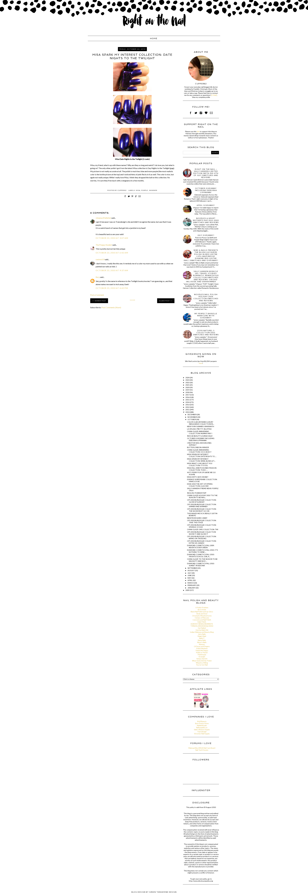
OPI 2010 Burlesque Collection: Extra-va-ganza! (201, 542)
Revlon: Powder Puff (196, 493)
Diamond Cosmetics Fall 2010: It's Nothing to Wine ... (202, 551)
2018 (188, 392)
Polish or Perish (202, 652)
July (190, 573)
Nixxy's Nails (201, 642)
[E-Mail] (214, 95)
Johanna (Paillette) (103, 218)
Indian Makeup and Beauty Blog (202, 632)
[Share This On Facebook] (125, 197)
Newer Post (100, 301)
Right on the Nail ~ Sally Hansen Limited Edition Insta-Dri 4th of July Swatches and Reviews (205, 173)
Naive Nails (202, 640)
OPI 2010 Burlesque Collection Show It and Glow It (201, 533)
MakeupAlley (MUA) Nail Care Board (201, 748)
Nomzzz (202, 644)
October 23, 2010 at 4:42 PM (112, 288)
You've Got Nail (202, 665)
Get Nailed (202, 628)
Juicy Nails (202, 634)
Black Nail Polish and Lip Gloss (202, 612)
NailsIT (202, 638)
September (193, 568)
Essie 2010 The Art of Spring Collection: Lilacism (200, 485)
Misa (138, 190)
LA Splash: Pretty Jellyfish (199, 429)
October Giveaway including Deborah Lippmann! (206, 190)
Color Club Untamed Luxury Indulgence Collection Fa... (200, 423)
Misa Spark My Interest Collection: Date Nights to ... (201, 455)
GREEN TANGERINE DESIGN (163, 892)
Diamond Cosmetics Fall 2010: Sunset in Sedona (200, 564)
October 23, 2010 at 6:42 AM (112, 252)
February (192, 585)
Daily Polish (202, 622)
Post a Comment (97, 295)
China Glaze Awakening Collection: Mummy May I (199, 432)
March (191, 583)
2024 (188, 378)
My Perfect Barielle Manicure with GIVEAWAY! (206, 316)
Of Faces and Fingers (202, 646)
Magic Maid (202, 636)
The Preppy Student (104, 245)
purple (144, 190)
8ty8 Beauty (201, 721)
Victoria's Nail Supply (202, 734)
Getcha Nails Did (202, 630)
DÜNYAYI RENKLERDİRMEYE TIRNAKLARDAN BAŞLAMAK (201, 625)
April (190, 580)
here (200, 363)
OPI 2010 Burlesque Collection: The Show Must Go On (201, 510)
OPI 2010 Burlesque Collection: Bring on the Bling (201, 537)
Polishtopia (202, 655)
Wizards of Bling (202, 663)
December (192, 414)
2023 (188, 380)
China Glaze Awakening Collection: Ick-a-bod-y (199, 451)
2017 (188, 395)
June (190, 575)
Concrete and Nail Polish (202, 620)
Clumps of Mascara (202, 618)
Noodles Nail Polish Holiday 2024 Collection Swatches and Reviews (205, 297)
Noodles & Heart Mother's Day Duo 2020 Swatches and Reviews (206, 220)
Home (153, 38)
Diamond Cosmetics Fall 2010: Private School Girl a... (200, 555)
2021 (188, 385)
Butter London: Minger (198, 447)
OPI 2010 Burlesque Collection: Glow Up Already (201, 501)
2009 (188, 590)
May (190, 578)
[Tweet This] (129, 197)
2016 (188, 397)
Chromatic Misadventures (202, 616)
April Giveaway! (206, 205)
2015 (188, 400)
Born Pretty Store (202, 723)
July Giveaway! (205, 235)
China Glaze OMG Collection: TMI (202, 529)
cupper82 (201, 83)
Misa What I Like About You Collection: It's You (199, 464)
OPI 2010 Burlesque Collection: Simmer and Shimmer (201, 505)
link (198, 131)
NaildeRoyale (202, 725)
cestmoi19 (100, 259)
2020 (188, 387)
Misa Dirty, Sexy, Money (197, 477)
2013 (188, 405)
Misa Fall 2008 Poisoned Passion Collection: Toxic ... (201, 469)
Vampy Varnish (201, 659)
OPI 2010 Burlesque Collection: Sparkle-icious (201, 526)
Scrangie (202, 657)
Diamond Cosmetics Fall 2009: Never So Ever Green (200, 546)
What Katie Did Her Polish (202, 661)
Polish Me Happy (202, 650)
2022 (188, 382)
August (191, 570)
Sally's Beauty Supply (202, 729)
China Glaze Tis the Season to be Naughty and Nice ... (202, 560)
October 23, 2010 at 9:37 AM (112, 270)
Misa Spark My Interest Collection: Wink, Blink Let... (201, 460)
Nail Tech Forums (201, 750)
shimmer (153, 190)
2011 (188, 410)
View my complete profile (201, 97)
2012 (188, 407)
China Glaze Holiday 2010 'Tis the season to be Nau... (202, 496)
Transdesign (202, 732)
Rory (98, 277)
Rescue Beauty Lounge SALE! (200, 436)
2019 (188, 390)
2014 (188, 402)
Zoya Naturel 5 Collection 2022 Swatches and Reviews (206, 332)
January (192, 588)
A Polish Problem (202, 607)
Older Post (164, 301)
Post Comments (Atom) (111, 307)
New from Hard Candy (197, 518)
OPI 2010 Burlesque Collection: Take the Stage (201, 521)
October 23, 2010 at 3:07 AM (112, 238)
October (192, 419)
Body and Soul (202, 614)
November (192, 417)
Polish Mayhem (202, 648)
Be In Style (202, 610)
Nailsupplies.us (201, 727)
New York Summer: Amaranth (200, 426)
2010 (188, 412)
